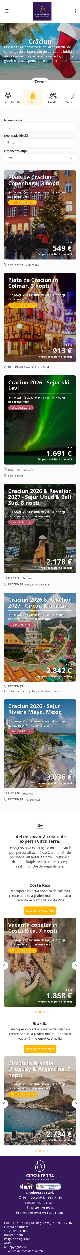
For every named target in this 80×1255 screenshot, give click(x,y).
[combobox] (40, 143)
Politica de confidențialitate (25, 1251)
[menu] (75, 11)
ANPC (8, 1243)
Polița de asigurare (17, 1239)
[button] (40, 158)
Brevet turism (13, 1235)
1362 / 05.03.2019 (16, 1231)
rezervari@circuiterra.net (47, 1213)
